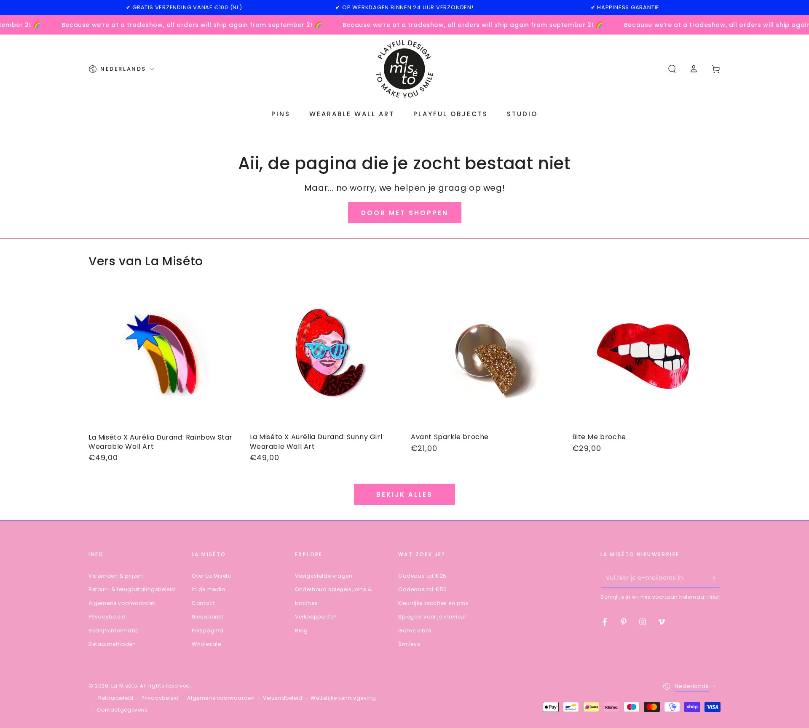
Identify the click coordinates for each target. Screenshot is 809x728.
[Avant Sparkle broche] (485, 356)
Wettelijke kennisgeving (343, 698)
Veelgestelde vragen (323, 575)
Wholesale (206, 644)
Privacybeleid (107, 616)
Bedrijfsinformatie (113, 630)
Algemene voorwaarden (122, 603)
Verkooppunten (316, 616)
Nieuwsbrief (208, 616)
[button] (672, 69)
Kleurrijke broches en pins (433, 603)
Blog (301, 630)
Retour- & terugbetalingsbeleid (131, 589)
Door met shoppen (404, 212)
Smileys (409, 644)
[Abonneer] (716, 577)
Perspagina (208, 630)
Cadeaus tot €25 (422, 575)
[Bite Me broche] (646, 356)
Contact (203, 603)
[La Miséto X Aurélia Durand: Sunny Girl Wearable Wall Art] (324, 356)
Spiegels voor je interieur (432, 616)
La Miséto (124, 685)
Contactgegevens (122, 710)
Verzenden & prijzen (115, 575)
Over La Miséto (211, 575)
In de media (209, 589)
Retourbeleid (115, 698)
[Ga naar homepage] (404, 69)
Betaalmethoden (112, 644)
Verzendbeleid (283, 698)
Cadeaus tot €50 (422, 589)
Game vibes (415, 630)
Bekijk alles (404, 494)
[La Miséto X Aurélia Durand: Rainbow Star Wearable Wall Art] (162, 356)
